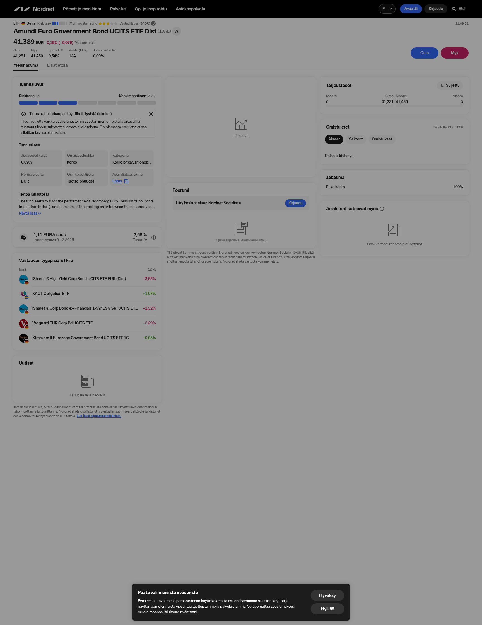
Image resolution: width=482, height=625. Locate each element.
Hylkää (327, 608)
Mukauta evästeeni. (181, 612)
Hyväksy (327, 595)
